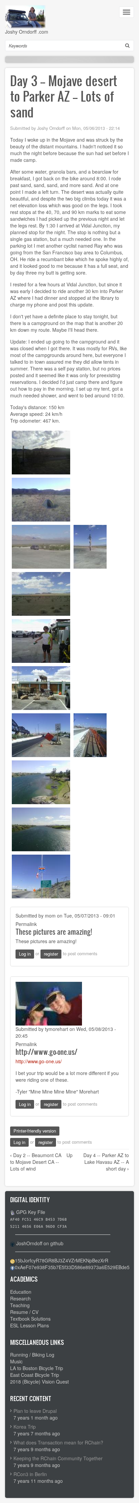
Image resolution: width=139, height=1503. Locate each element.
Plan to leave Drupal (35, 1410)
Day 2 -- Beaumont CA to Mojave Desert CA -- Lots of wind (35, 1162)
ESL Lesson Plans (29, 1325)
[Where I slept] (41, 499)
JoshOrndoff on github (39, 1243)
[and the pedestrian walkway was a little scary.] (90, 734)
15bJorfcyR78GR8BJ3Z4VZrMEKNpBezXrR (61, 1260)
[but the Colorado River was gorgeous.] (41, 781)
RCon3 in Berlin (30, 1474)
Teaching (20, 1305)
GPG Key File (30, 1212)
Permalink (26, 924)
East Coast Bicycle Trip (34, 1374)
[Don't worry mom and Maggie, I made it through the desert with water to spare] (41, 640)
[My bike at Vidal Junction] (41, 687)
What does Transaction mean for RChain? (58, 1442)
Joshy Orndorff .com (26, 31)
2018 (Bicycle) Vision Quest (39, 1381)
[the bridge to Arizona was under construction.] (41, 734)
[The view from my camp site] (41, 452)
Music (16, 1361)
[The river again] (41, 828)
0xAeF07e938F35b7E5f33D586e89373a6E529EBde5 (72, 1267)
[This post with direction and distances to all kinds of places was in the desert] (90, 546)
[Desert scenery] (41, 593)
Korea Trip (24, 1426)
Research (20, 1298)
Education (20, 1291)
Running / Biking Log (32, 1354)
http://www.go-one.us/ (46, 1052)
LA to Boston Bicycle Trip (36, 1368)
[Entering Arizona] (41, 875)
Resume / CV (24, 1312)
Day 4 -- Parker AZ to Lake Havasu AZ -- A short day (106, 1162)
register (51, 954)
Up (69, 1155)
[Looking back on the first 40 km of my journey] (41, 546)
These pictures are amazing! (54, 931)
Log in (25, 954)
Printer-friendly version (34, 1131)
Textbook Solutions (30, 1318)
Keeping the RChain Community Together (58, 1458)
